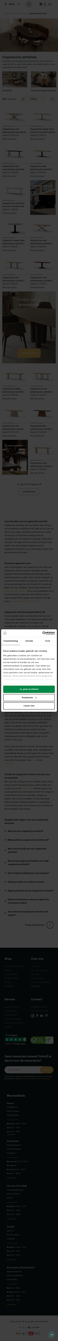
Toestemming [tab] (10, 641)
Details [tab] (29, 641)
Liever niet (29, 706)
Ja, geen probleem (29, 689)
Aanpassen (27, 698)
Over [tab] (47, 641)
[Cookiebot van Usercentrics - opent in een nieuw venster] (42, 633)
